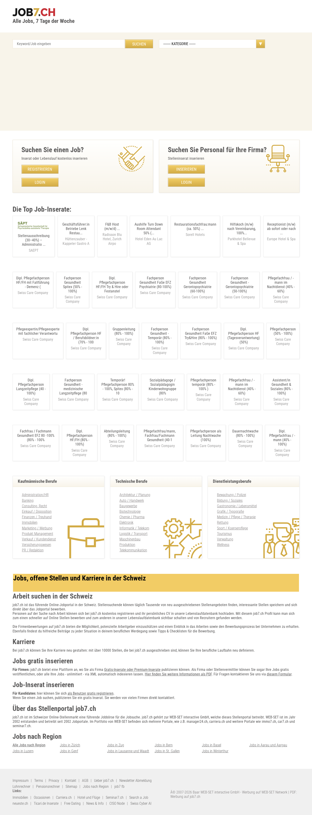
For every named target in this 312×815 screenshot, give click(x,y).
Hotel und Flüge (88, 797)
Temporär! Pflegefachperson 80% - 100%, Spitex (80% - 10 (117, 387)
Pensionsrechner (48, 786)
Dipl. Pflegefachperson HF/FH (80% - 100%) (80, 438)
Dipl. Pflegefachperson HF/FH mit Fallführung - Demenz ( (33, 282)
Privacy (54, 780)
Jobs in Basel (211, 745)
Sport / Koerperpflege (232, 528)
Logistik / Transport (133, 534)
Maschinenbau (129, 539)
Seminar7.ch (115, 797)
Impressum (21, 780)
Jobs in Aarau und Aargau (268, 745)
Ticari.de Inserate (46, 803)
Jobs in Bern (164, 745)
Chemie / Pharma (132, 517)
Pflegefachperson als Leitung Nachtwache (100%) (205, 435)
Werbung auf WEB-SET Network (264, 792)
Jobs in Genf (69, 751)
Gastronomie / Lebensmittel (237, 506)
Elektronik (126, 522)
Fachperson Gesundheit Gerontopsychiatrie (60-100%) (198, 285)
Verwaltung (225, 539)
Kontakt (70, 780)
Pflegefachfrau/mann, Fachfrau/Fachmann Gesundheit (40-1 (160, 435)
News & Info (95, 803)
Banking (28, 500)
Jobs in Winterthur (215, 751)
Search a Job (138, 797)
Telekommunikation (133, 550)
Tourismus (224, 534)
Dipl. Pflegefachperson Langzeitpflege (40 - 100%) (31, 387)
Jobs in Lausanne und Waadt (128, 751)
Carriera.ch (64, 797)
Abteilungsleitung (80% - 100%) (117, 433)
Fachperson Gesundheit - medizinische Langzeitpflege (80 (73, 387)
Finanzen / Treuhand (37, 517)
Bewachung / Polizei (231, 495)
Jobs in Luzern (23, 751)
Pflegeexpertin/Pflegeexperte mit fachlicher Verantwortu (38, 331)
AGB (85, 780)
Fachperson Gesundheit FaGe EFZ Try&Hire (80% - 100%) (201, 333)
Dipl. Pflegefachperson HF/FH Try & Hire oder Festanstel (112, 285)
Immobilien (29, 522)
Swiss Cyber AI (140, 803)
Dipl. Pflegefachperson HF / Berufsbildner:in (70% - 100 (86, 336)
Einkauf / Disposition (37, 511)
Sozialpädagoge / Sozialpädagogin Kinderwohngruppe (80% (162, 387)
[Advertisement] (156, 89)
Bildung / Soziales (230, 500)
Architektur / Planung (134, 495)
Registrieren (40, 169)
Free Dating (72, 803)
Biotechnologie (129, 511)
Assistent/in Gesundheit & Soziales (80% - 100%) (281, 387)
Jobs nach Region (96, 786)
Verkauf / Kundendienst (39, 539)
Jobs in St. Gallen (167, 751)
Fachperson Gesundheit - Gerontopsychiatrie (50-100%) (240, 285)
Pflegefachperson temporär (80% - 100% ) (203, 384)
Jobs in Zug (115, 745)
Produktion (127, 544)
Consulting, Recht (34, 506)
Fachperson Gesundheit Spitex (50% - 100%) (72, 285)
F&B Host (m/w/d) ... (112, 234)
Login (40, 182)
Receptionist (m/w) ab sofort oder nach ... (281, 231)
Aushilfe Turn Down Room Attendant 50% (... (149, 234)
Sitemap (71, 786)
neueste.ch (20, 803)
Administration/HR (35, 495)
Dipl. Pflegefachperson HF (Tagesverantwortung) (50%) (243, 336)
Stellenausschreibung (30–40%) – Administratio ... (34, 243)
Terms (38, 780)
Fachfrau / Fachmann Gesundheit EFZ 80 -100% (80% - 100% (35, 435)
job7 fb (119, 786)
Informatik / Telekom (134, 528)
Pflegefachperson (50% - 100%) (283, 331)
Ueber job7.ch (104, 780)
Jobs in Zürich (70, 745)
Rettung (222, 522)
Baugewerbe (128, 506)
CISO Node (117, 803)
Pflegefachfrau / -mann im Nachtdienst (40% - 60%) (281, 285)
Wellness (223, 544)
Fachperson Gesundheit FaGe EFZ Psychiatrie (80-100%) (155, 282)
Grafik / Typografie (230, 511)
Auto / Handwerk (131, 500)
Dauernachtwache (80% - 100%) (245, 433)
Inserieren (186, 169)
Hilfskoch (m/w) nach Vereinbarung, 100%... (241, 234)
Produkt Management (37, 534)
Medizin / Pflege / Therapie (236, 517)
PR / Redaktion (33, 550)
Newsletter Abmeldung (135, 780)
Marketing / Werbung (37, 528)
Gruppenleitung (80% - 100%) (124, 331)
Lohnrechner (21, 786)
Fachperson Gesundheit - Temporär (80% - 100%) (160, 336)
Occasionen (42, 797)
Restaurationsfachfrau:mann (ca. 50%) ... (195, 229)
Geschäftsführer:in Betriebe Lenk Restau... (76, 234)
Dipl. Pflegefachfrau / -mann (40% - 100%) (282, 438)
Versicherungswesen (36, 544)
